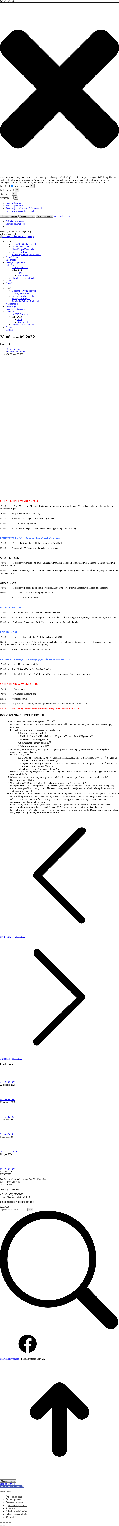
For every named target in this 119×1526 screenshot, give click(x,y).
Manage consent (8, 1481)
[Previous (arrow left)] (1, 1525)
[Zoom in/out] (10, 1522)
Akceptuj (5, 216)
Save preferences (44, 216)
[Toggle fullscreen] (7, 1522)
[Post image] (8, 1079)
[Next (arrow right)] (4, 1525)
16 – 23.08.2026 (7, 1099)
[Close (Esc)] (1, 1522)
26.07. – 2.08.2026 (8, 1151)
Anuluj (14, 216)
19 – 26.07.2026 (7, 1169)
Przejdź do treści (7, 1484)
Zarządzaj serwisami (15, 205)
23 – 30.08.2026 (7, 1082)
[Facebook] (27, 1354)
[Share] (4, 1522)
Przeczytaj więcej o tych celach (20, 211)
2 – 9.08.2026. (6, 1134)
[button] (59, 89)
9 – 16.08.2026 (7, 1117)
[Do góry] (59, 1478)
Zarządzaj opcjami (14, 203)
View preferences (27, 216)
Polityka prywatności (15, 221)
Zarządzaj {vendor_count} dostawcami (24, 208)
